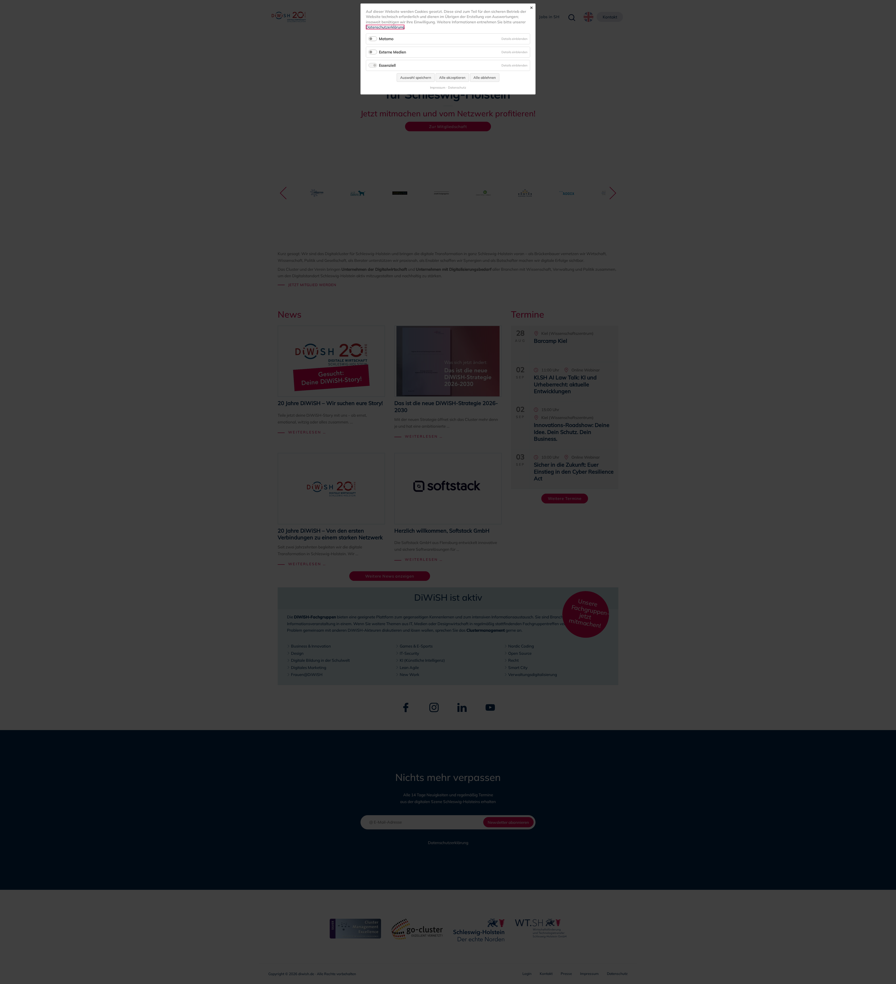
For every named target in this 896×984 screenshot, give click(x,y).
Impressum (437, 87)
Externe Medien (392, 52)
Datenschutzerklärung (385, 27)
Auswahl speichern (415, 77)
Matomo (386, 38)
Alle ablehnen (484, 77)
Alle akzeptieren (452, 77)
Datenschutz (457, 87)
